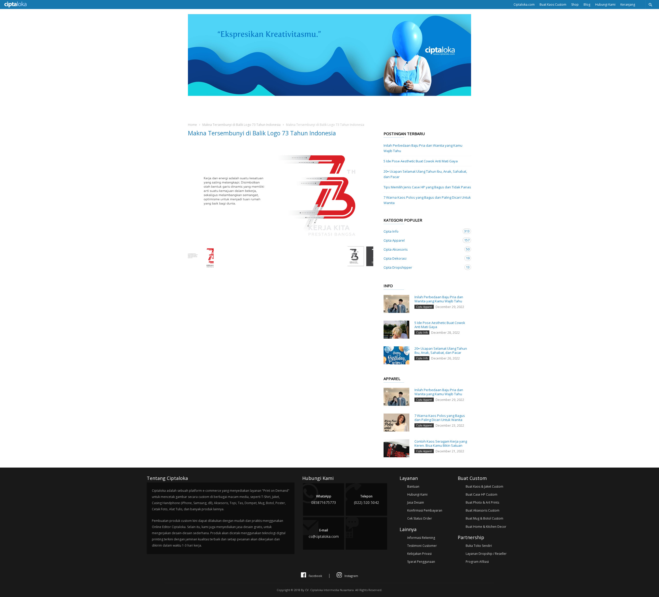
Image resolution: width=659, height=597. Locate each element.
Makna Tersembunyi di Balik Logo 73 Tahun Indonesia (241, 124)
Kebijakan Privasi (419, 553)
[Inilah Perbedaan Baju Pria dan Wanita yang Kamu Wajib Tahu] (396, 304)
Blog (587, 4)
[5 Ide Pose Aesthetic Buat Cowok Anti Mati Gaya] (396, 330)
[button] (650, 4)
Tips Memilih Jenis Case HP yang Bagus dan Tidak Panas (427, 187)
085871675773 (323, 499)
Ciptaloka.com (524, 4)
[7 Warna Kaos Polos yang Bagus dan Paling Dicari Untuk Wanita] (396, 423)
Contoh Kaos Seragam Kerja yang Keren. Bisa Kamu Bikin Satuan (440, 443)
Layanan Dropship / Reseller (486, 553)
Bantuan (413, 486)
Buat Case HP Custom (481, 494)
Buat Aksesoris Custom (482, 510)
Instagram (351, 576)
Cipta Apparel (422, 240)
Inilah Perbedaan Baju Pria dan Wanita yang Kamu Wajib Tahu (423, 148)
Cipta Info (422, 231)
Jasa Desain (415, 502)
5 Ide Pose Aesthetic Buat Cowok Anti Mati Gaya (421, 161)
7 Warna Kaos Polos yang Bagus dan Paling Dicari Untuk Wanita (427, 200)
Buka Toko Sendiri (479, 545)
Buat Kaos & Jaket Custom (484, 486)
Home (192, 124)
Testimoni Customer (422, 545)
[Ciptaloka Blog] (329, 94)
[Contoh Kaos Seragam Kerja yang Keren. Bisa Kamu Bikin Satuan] (396, 448)
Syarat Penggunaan (421, 561)
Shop (575, 4)
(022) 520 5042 (366, 499)
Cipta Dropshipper (422, 267)
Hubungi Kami (605, 4)
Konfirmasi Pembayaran (424, 510)
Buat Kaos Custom (553, 4)
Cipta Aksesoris (422, 249)
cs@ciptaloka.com (324, 533)
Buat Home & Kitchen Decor (486, 526)
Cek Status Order (419, 518)
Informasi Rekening (421, 537)
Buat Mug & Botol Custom (484, 518)
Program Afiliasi (477, 561)
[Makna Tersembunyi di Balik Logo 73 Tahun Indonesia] (280, 192)
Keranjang (627, 4)
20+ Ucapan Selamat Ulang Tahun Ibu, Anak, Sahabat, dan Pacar (425, 174)
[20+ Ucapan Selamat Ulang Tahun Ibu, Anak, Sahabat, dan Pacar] (396, 355)
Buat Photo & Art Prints (482, 502)
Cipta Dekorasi (422, 258)
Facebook (315, 576)
